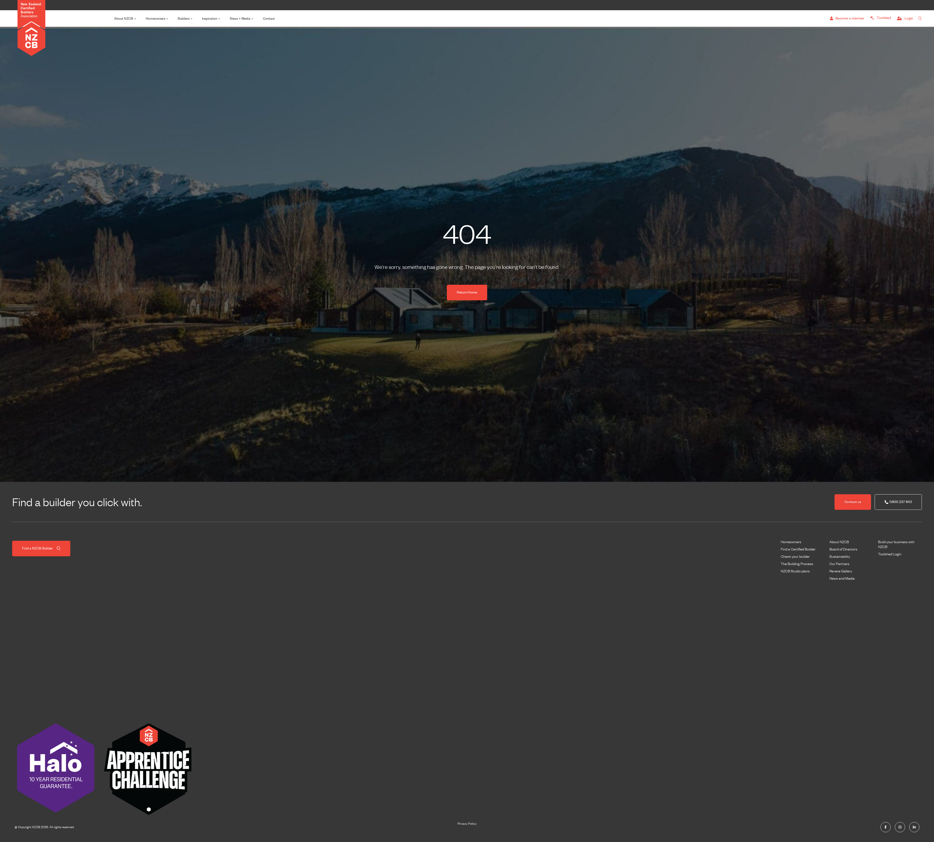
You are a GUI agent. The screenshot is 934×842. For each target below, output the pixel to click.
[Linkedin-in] (914, 827)
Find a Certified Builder (798, 549)
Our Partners (839, 564)
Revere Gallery (840, 571)
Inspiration (209, 18)
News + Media (240, 18)
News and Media (842, 578)
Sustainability (839, 556)
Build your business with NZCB (896, 544)
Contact (269, 18)
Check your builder (795, 556)
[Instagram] (900, 827)
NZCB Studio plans (795, 571)
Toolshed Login (889, 554)
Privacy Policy (467, 823)
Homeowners (155, 18)
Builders (183, 18)
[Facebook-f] (885, 827)
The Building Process (797, 564)
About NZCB (123, 18)
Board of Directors (843, 549)
